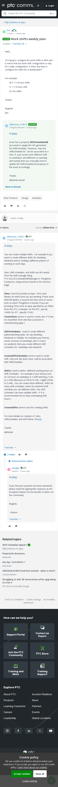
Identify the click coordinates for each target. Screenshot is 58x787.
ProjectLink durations (13, 553)
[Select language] (38, 6)
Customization (9, 574)
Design (25, 198)
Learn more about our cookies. (32, 767)
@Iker (14, 133)
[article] (29, 346)
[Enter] (4, 13)
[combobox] (29, 13)
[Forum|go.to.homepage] (18, 5)
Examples (36, 198)
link (39, 419)
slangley (15, 468)
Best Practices (11, 198)
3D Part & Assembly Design (15, 586)
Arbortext (6, 565)
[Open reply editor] (29, 218)
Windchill (6, 557)
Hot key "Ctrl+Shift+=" (14, 562)
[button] (3, 6)
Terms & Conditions (14, 599)
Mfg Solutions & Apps (14, 22)
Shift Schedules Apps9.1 (14, 544)
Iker (8, 30)
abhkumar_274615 (18, 124)
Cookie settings (33, 599)
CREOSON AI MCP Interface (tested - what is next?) (28, 570)
